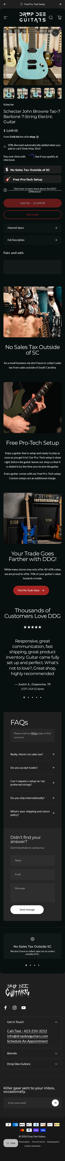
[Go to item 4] (49, 93)
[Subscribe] (55, 1102)
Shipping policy (53, 1142)
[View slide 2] (28, 697)
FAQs (34, 733)
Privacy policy (24, 1142)
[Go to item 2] (22, 93)
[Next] (60, 4)
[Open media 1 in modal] (55, 33)
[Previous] (5, 4)
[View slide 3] (33, 697)
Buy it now (32, 214)
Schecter (8, 104)
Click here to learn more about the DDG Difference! (35, 190)
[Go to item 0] (8, 93)
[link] (28, 169)
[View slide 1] (24, 697)
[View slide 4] (37, 697)
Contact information (33, 1146)
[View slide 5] (41, 697)
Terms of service (38, 1142)
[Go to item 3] (36, 93)
